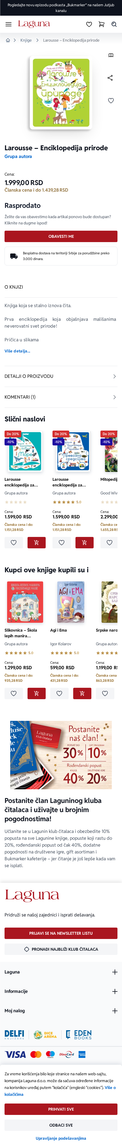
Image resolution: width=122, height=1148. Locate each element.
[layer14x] (82, 1054)
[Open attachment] (110, 57)
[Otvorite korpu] (101, 24)
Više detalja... (17, 351)
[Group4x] (50, 1054)
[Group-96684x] (78, 1034)
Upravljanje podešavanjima (61, 1138)
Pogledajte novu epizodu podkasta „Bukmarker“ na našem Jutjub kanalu (61, 8)
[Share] (110, 78)
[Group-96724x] (66, 1054)
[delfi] (14, 1034)
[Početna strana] (35, 24)
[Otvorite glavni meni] (8, 24)
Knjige (26, 40)
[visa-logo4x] (15, 1054)
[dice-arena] (45, 1034)
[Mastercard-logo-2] (35, 1054)
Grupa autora (18, 156)
